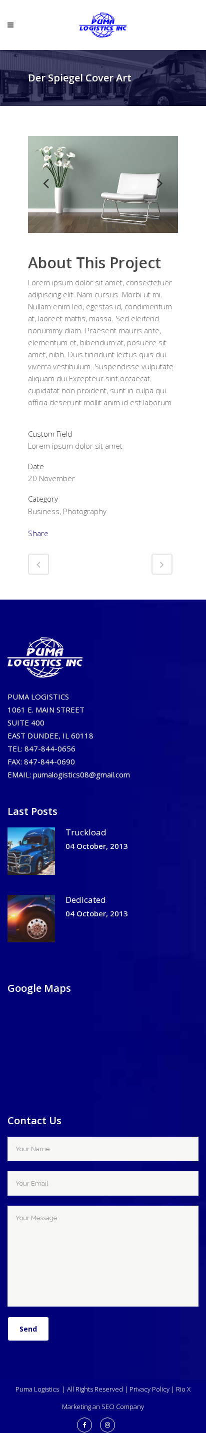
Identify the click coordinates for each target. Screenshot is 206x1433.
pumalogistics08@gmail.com (81, 774)
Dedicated (86, 899)
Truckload (86, 832)
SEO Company (123, 1406)
